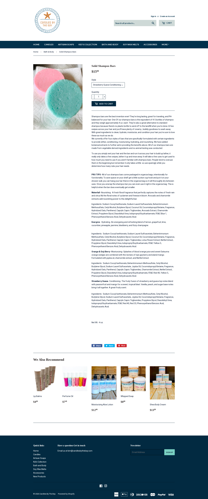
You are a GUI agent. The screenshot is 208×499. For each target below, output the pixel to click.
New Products (39, 476)
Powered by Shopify (66, 494)
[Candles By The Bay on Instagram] (105, 486)
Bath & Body (49, 52)
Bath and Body (110, 44)
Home (36, 44)
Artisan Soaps (66, 44)
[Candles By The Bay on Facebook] (100, 486)
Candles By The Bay (47, 494)
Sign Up (169, 452)
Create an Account (167, 16)
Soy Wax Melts (131, 44)
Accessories (150, 44)
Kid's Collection (88, 44)
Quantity (95, 92)
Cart (169, 23)
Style (94, 80)
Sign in (153, 16)
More (165, 44)
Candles (48, 44)
